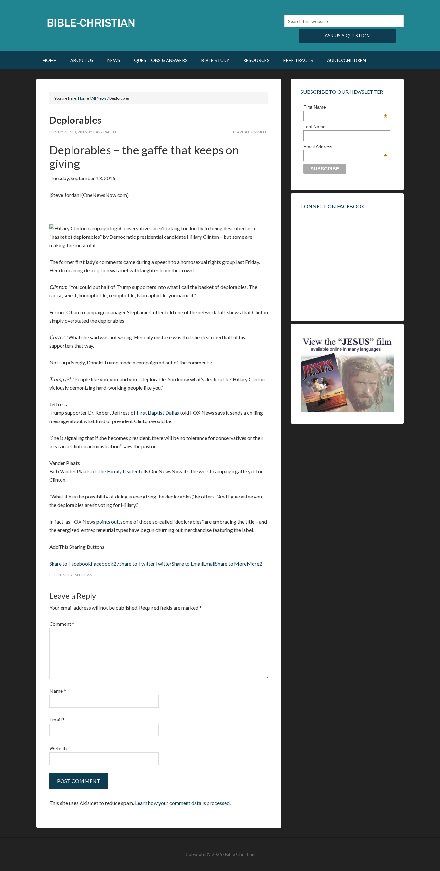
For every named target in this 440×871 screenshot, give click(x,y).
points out (107, 521)
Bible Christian (91, 22)
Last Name (314, 126)
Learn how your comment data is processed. (183, 803)
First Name (345, 107)
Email (57, 719)
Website (58, 748)
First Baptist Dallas (158, 413)
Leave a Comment (250, 132)
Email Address (345, 146)
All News (83, 575)
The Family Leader (117, 471)
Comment (61, 624)
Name (57, 691)
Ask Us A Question (347, 35)
